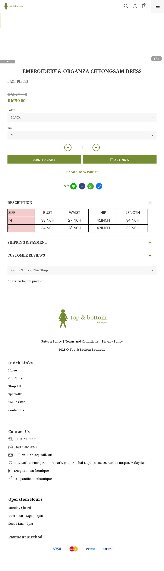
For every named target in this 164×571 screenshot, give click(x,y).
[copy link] (99, 186)
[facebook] (82, 186)
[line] (73, 186)
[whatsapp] (90, 186)
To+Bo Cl (14, 402)
